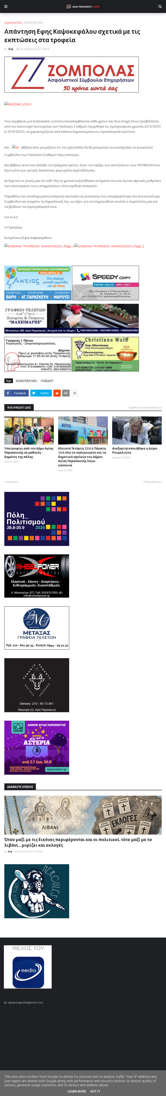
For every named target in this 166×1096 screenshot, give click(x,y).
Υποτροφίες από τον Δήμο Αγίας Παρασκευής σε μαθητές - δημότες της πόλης (28, 452)
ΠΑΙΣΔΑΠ (47, 380)
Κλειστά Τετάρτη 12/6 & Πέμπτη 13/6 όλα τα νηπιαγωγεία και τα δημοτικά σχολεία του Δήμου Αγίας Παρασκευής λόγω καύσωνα (82, 456)
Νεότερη (12, 481)
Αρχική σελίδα (12, 22)
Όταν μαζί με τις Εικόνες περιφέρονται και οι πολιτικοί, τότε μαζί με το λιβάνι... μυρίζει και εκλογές (78, 842)
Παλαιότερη (152, 481)
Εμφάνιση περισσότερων (145, 407)
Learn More (76, 1091)
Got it (95, 1091)
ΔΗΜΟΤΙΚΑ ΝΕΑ (33, 22)
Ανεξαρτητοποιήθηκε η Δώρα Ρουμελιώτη (134, 450)
